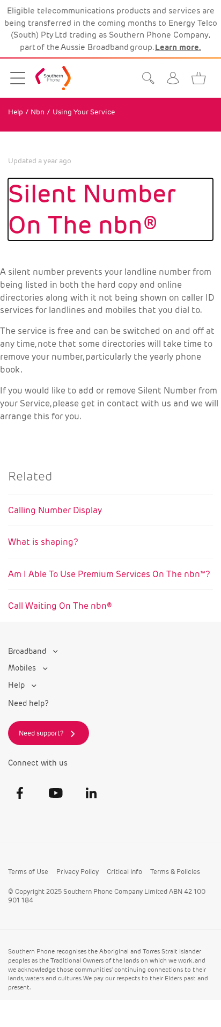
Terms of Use (28, 872)
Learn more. (178, 47)
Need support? (41, 733)
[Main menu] (18, 78)
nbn (38, 111)
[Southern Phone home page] (53, 78)
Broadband (28, 651)
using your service (84, 111)
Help (15, 111)
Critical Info (124, 872)
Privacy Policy (77, 872)
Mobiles (23, 668)
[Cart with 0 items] (201, 78)
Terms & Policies (175, 872)
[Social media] (20, 793)
